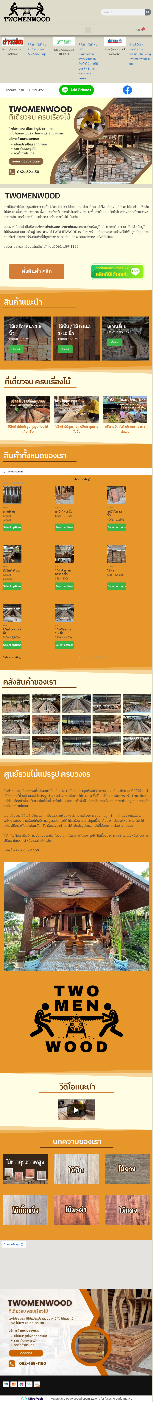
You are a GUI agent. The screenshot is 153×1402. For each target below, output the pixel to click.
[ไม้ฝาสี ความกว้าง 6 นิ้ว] (64, 554)
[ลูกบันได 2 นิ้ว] (64, 495)
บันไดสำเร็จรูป (12, 570)
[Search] (148, 12)
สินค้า (6, 507)
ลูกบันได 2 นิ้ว (63, 511)
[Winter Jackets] (125, 339)
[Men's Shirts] (27, 339)
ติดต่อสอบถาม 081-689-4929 (25, 90)
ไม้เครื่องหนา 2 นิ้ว (12, 631)
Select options (12, 527)
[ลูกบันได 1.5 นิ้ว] (116, 495)
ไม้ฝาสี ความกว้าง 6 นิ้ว (63, 572)
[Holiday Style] (76, 339)
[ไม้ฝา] (116, 554)
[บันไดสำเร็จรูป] (12, 554)
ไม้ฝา (110, 570)
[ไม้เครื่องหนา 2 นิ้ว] (12, 613)
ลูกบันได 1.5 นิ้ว (115, 513)
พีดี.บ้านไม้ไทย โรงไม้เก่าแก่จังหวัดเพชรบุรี (36, 49)
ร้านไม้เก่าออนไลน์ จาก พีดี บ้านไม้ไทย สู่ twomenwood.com (140, 54)
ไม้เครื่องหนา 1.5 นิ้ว (63, 631)
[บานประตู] (12, 495)
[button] (88, 30)
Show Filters (15, 471)
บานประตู (9, 511)
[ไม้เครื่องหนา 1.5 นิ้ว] (64, 613)
